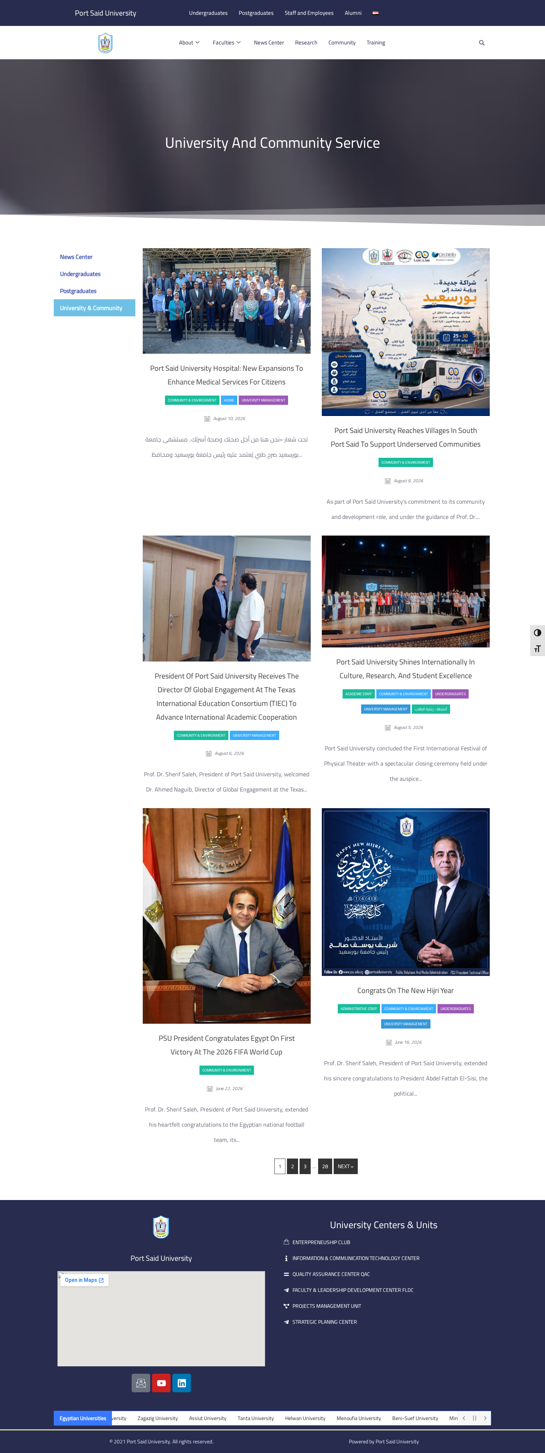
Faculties (223, 42)
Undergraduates (208, 12)
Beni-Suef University (368, 1418)
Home (229, 400)
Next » (346, 1166)
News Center (269, 42)
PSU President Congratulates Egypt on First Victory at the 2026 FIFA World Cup (227, 1045)
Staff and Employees (309, 12)
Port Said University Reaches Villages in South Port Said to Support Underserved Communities (405, 437)
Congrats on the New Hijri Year (405, 990)
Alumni (353, 12)
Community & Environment (192, 400)
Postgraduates (256, 12)
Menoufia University (312, 1418)
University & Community (91, 307)
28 (325, 1166)
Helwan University (258, 1418)
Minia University (420, 1418)
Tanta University (209, 1418)
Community (342, 42)
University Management (263, 400)
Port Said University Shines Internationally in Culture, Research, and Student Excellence (405, 668)
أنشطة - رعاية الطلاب (431, 709)
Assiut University (160, 1418)
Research (306, 42)
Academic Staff (359, 693)
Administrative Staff (359, 1008)
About (186, 42)
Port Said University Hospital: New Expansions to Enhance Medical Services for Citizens (226, 375)
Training (376, 42)
